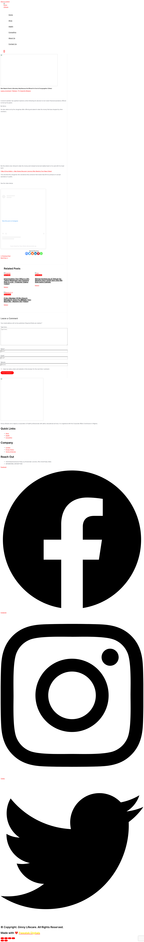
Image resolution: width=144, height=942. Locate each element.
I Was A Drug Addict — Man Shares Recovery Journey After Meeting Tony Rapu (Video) (26, 171)
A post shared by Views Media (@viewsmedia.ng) (23, 246)
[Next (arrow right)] (6, 940)
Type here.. (4, 327)
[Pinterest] (38, 253)
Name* (3, 349)
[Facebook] (26, 253)
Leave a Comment (6, 91)
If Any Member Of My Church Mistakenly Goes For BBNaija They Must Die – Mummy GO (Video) (17, 299)
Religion (14, 91)
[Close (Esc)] (13, 938)
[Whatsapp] (41, 253)
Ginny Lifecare (11, 9)
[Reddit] (32, 253)
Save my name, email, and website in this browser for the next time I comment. (26, 369)
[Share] (9, 938)
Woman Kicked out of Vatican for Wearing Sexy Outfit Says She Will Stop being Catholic (48, 280)
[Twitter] (29, 253)
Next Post (4, 258)
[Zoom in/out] (2, 938)
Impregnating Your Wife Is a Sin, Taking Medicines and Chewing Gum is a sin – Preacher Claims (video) (17, 281)
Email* (2, 355)
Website (3, 362)
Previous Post (5, 256)
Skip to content (5, 1)
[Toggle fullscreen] (6, 938)
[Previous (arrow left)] (2, 940)
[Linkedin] (35, 253)
